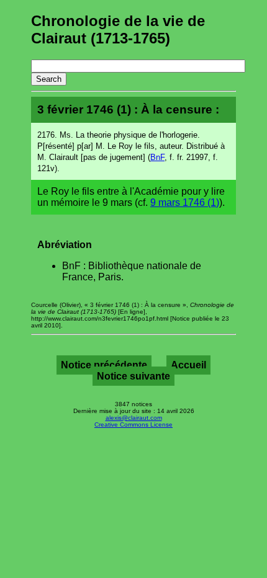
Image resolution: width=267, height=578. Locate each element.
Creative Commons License (133, 424)
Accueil (188, 365)
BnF (157, 157)
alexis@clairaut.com (134, 417)
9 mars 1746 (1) (184, 202)
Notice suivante (133, 376)
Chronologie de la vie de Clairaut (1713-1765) (118, 29)
